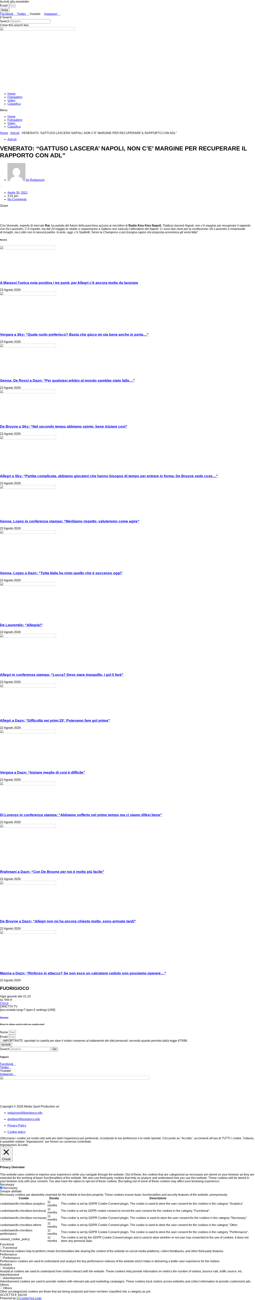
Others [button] (4, 1284)
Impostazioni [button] (8, 1145)
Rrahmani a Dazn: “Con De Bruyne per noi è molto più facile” (52, 872)
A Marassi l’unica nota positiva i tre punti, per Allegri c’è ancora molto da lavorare (69, 283)
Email (4, 5)
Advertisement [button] (9, 1274)
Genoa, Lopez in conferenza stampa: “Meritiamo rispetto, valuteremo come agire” (69, 521)
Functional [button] (7, 1244)
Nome (4, 1032)
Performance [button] (8, 1254)
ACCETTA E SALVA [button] (13, 1294)
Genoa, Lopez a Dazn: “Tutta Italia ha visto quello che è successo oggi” (61, 573)
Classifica (14, 103)
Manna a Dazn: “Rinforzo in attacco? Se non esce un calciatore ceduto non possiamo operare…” (83, 973)
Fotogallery (14, 97)
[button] (127, 17)
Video (11, 100)
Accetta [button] (23, 1145)
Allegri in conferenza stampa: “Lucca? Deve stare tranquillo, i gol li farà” (61, 675)
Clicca (4, 1003)
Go (55, 1049)
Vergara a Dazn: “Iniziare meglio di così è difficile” (42, 772)
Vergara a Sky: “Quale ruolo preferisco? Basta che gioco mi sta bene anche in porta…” (74, 334)
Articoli (14, 133)
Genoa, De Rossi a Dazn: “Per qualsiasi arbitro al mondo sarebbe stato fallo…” (67, 380)
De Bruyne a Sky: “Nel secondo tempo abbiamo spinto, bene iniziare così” (63, 426)
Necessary (10, 1188)
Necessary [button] (7, 1184)
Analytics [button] (6, 1264)
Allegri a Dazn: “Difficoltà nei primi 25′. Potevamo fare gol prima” (55, 720)
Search (5, 21)
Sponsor (4, 1017)
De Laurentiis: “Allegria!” (21, 625)
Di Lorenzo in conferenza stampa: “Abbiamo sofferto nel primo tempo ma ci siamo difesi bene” (81, 815)
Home (11, 93)
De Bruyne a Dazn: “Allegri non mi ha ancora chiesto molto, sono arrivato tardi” (68, 921)
